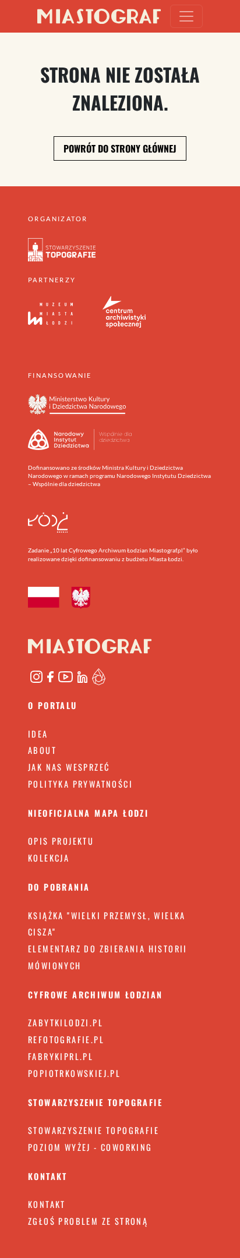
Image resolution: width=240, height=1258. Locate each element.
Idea (38, 734)
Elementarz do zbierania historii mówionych (108, 957)
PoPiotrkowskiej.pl (74, 1073)
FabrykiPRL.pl (60, 1056)
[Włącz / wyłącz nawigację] (186, 16)
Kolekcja (48, 858)
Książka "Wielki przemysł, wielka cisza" (107, 923)
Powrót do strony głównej (120, 148)
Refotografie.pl (66, 1039)
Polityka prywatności (80, 784)
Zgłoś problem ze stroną (88, 1221)
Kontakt (47, 1204)
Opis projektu (61, 841)
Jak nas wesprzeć (69, 767)
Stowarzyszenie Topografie (93, 1130)
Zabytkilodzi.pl (65, 1022)
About (42, 750)
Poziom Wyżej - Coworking (90, 1147)
